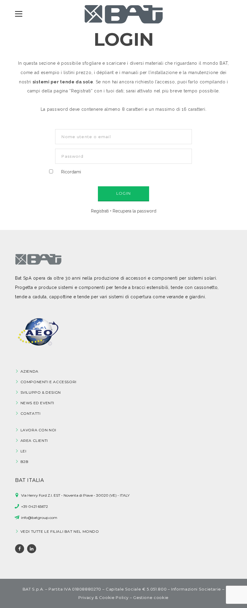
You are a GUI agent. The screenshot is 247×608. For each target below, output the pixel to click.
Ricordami (71, 171)
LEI (23, 451)
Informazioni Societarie (196, 589)
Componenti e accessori (48, 382)
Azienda (29, 371)
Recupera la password (134, 211)
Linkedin (31, 548)
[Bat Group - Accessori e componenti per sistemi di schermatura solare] (124, 14)
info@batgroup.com (39, 517)
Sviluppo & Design (40, 392)
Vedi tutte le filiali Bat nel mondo (59, 531)
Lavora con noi (38, 430)
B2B (24, 461)
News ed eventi (37, 403)
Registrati (100, 211)
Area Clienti (34, 440)
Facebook (19, 548)
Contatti (30, 413)
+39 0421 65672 (34, 506)
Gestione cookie (151, 597)
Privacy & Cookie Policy (103, 597)
